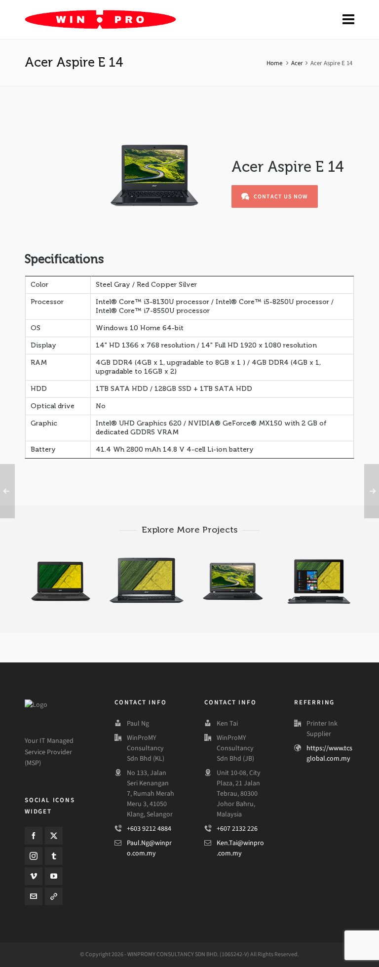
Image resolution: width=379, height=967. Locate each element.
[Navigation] (348, 19)
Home (274, 63)
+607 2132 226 (237, 828)
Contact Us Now (281, 196)
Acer (297, 63)
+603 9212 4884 (149, 828)
